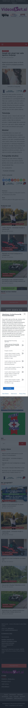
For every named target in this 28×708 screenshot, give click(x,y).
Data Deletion (5, 393)
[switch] (22, 345)
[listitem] (14, 341)
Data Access (14, 393)
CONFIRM (8, 388)
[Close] (25, 314)
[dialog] (14, 354)
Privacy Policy (22, 393)
